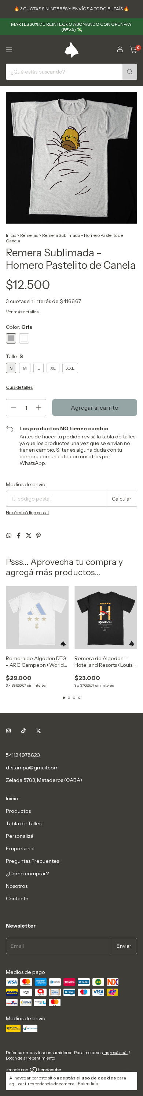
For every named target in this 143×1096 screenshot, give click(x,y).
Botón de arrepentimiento (30, 1058)
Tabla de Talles (23, 823)
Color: (19, 327)
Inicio (11, 235)
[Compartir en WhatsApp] (9, 535)
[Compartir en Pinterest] (38, 535)
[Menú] (9, 49)
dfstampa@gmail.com (32, 767)
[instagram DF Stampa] (8, 730)
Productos (18, 811)
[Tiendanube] (34, 1071)
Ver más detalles (22, 311)
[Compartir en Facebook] (19, 535)
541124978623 (23, 755)
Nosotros (16, 886)
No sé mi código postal (27, 512)
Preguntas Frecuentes (32, 861)
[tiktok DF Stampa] (23, 730)
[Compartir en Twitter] (29, 535)
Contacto (17, 898)
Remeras (29, 235)
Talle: (14, 356)
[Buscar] (129, 72)
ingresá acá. (115, 1052)
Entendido (88, 1083)
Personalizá (19, 836)
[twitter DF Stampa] (38, 730)
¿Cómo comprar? (27, 873)
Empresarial (20, 848)
